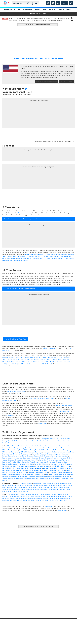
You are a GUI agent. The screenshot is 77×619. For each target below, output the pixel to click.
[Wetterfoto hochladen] (53, 3)
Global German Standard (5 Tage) (38, 258)
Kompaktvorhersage (24, 213)
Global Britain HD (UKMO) (62, 360)
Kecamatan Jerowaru (39, 454)
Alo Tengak (35, 494)
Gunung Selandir (14, 489)
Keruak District (7, 468)
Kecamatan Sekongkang (25, 464)
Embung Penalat (14, 496)
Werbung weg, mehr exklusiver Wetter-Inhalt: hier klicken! (38, 58)
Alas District (21, 446)
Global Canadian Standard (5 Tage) (60, 256)
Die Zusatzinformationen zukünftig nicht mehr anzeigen (39, 526)
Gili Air (43, 450)
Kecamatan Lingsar (38, 458)
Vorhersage (9, 9)
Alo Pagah (27, 494)
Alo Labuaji (20, 494)
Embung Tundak (7, 500)
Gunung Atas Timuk (39, 483)
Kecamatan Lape (63, 456)
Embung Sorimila (26, 498)
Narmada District (59, 470)
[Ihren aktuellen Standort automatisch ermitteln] (32, 3)
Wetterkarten (42, 423)
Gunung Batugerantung (63, 483)
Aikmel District (12, 446)
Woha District (64, 478)
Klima (51, 9)
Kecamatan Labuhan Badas (17, 456)
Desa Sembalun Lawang (44, 441)
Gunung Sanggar (58, 487)
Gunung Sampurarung (45, 487)
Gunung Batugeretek (9, 485)
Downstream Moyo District (39, 448)
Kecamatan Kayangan (54, 454)
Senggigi (5, 476)
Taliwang (67, 476)
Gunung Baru (51, 483)
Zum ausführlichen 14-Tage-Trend (15, 339)
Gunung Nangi (22, 487)
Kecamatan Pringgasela (47, 462)
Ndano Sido (45, 500)
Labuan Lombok (37, 468)
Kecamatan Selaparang (41, 464)
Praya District (43, 472)
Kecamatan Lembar (8, 458)
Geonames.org (49, 506)
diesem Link (62, 510)
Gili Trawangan (57, 450)
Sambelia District (28, 474)
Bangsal (28, 446)
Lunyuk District (7, 470)
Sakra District (17, 474)
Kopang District (26, 468)
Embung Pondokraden (27, 496)
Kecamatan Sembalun (57, 464)
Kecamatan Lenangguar (23, 458)
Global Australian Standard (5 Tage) (14, 258)
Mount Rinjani (17, 491)
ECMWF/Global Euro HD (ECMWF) (13, 358)
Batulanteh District (38, 446)
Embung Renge (40, 496)
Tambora (25, 491)
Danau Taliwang (45, 494)
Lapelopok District (60, 468)
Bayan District (57, 441)
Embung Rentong (51, 496)
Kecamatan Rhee (61, 462)
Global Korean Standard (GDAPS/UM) (39, 364)
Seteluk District (14, 476)
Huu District (12, 452)
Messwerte (27, 9)
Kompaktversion (64, 411)
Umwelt (60, 9)
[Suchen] (28, 3)
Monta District (36, 470)
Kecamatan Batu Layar (35, 452)
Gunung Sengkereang (27, 489)
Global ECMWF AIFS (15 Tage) (17, 256)
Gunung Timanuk (65, 489)
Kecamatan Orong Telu (31, 460)
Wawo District (40, 478)
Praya (37, 472)
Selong (61, 474)
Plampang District (21, 472)
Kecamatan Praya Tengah (30, 462)
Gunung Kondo (62, 485)
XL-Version (9, 415)
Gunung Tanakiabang (41, 489)
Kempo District (65, 466)
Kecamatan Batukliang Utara (52, 452)
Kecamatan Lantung (50, 456)
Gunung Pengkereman (48, 438)
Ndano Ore (26, 500)
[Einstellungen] (48, 3)
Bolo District (63, 446)
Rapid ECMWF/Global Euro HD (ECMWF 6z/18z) (41, 358)
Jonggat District (21, 452)
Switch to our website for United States (46, 81)
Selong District (69, 474)
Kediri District (55, 466)
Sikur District (24, 476)
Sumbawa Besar (46, 476)
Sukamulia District (35, 476)
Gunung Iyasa (42, 485)
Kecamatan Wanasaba (43, 466)
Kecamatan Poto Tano (62, 460)
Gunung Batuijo (21, 485)
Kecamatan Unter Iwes (16, 466)
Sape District (54, 474)
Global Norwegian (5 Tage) (60, 258)
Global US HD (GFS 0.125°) (17, 364)
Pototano (31, 472)
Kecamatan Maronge (51, 458)
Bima (56, 446)
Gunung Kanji (52, 485)
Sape (47, 474)
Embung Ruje (62, 496)
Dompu (16, 448)
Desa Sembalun (31, 441)
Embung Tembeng (49, 498)
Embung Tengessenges (63, 498)
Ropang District (7, 474)
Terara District (18, 478)
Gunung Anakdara (26, 483)
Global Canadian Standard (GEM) (41, 362)
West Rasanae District (52, 478)
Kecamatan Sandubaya (9, 464)
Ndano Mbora (17, 500)
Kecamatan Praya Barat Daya (11, 462)
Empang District (13, 450)
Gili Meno (49, 450)
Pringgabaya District (55, 472)
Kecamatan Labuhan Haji (35, 456)
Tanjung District (7, 478)
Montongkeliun (7, 491)
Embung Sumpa (37, 498)
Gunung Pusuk (32, 487)
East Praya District (54, 448)
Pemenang (11, 472)
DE (9, 2)
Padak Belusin (63, 500)
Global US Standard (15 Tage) (38, 256)
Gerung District (35, 450)
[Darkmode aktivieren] (71, 3)
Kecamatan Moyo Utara (15, 460)
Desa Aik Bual (12, 441)
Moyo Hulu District (47, 470)
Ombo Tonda (54, 500)
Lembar (69, 468)
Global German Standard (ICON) (18, 360)
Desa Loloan (67, 441)
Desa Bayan (21, 441)
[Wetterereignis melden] (58, 3)
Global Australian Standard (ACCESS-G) (15, 362)
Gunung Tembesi (54, 489)
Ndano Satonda (36, 500)
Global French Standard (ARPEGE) (41, 360)
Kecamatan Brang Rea (13, 454)
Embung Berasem (56, 494)
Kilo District (16, 468)
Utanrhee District (29, 478)
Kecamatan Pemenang (46, 460)
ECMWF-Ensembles (49, 348)
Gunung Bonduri (32, 485)
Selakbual (5, 443)
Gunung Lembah (12, 487)
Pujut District (67, 472)
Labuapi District (48, 468)
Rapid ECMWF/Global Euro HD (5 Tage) (37, 254)
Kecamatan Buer (26, 454)
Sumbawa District (58, 476)
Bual (11, 443)
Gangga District (24, 450)
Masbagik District (18, 470)
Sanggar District (40, 474)
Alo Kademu (11, 494)
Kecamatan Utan (29, 466)
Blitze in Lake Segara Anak (16, 391)
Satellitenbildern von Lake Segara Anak (41, 398)
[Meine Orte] (36, 3)
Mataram (28, 470)
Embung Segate (15, 498)
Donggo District (25, 448)
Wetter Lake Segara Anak (64, 405)
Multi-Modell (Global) (21, 260)
